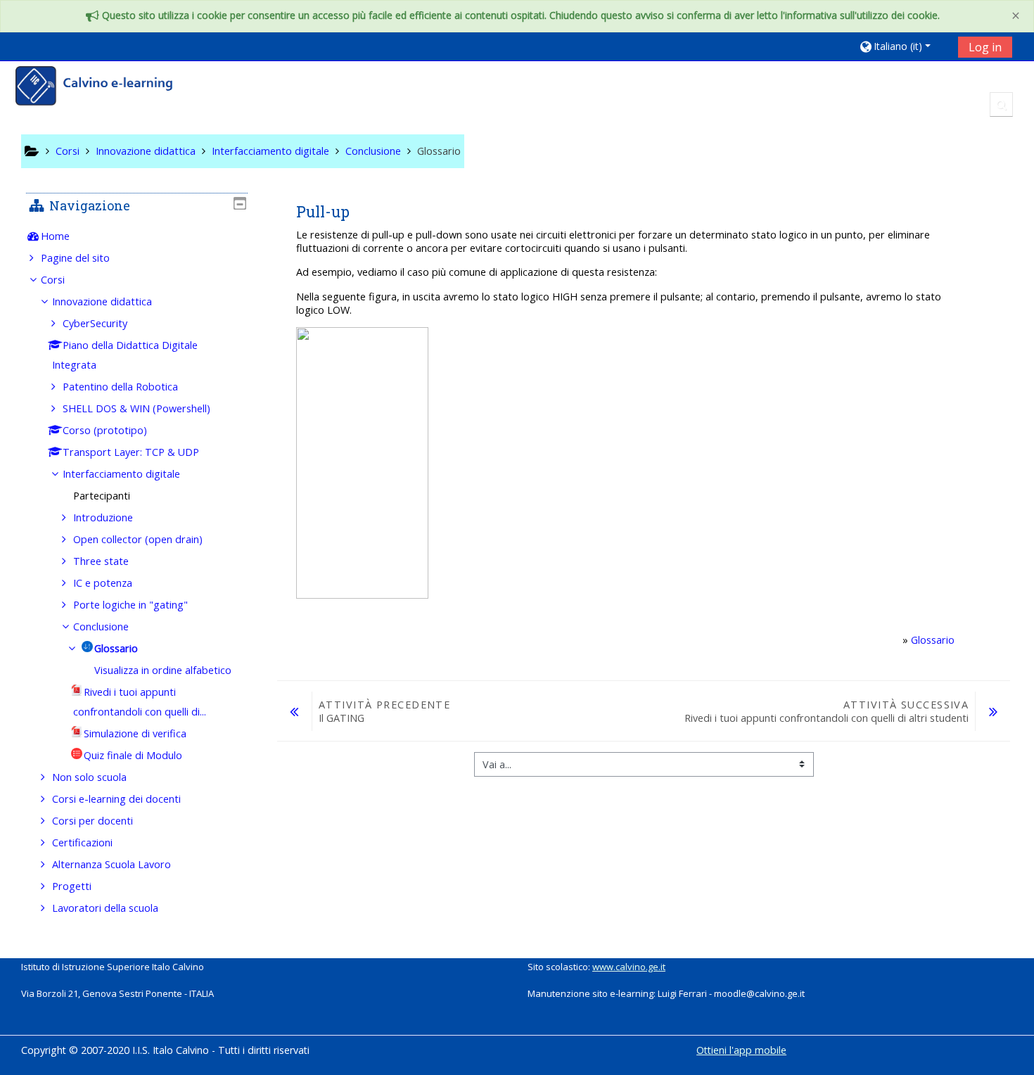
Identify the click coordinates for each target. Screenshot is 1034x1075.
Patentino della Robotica (120, 386)
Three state (101, 561)
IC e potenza (102, 583)
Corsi (53, 279)
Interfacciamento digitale (121, 474)
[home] (103, 87)
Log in (985, 47)
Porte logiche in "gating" (130, 604)
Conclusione (101, 626)
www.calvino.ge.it (628, 966)
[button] (903, 46)
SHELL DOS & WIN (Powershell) (136, 408)
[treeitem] (137, 236)
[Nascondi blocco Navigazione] (240, 203)
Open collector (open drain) (138, 539)
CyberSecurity (95, 323)
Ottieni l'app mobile (741, 1050)
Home (55, 236)
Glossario (933, 640)
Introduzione (103, 517)
